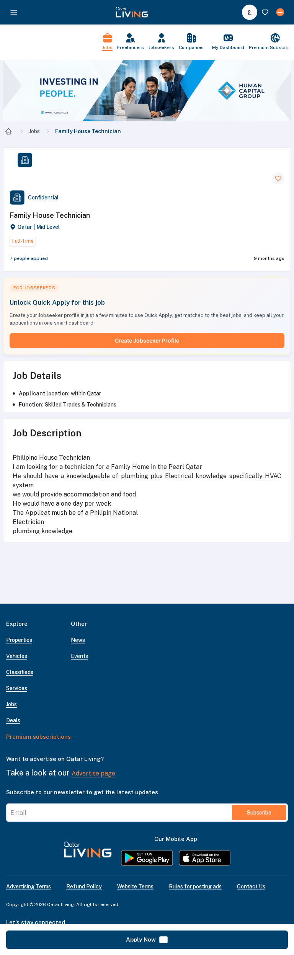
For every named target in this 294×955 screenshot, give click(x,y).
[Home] (8, 131)
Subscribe (259, 813)
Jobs (34, 131)
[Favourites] (265, 12)
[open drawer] (13, 12)
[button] (147, 90)
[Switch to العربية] (249, 12)
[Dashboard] (280, 12)
